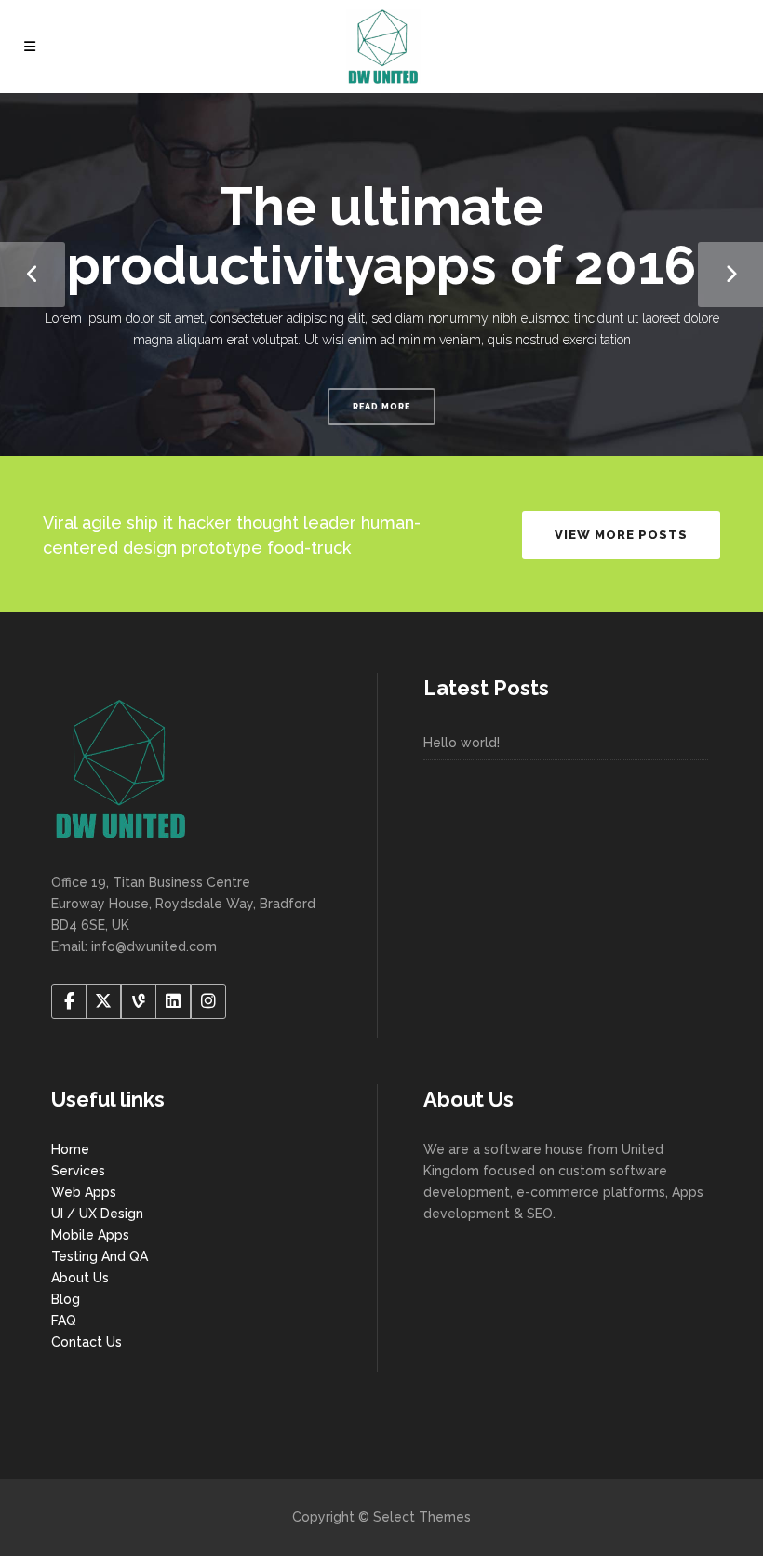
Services (78, 1170)
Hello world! (461, 742)
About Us (80, 1277)
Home (70, 1149)
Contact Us (86, 1342)
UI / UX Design (97, 1213)
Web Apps (83, 1192)
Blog (65, 1299)
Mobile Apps (90, 1234)
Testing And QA (99, 1256)
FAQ (63, 1320)
